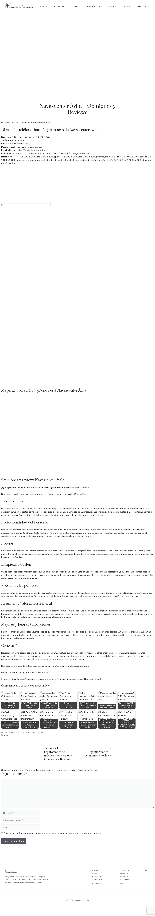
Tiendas (126, 6)
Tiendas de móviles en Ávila (33, 732)
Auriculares (99, 873)
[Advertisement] (77, 30)
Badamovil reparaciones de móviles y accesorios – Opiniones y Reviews (58, 753)
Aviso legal (125, 880)
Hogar (43, 6)
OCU (121, 883)
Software (112, 6)
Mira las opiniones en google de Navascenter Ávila (26, 672)
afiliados (124, 873)
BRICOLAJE (124, 877)
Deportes (59, 6)
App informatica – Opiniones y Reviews (98, 754)
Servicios (143, 6)
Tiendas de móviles (12, 732)
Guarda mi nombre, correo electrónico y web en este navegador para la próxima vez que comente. (52, 833)
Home (96, 870)
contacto (124, 870)
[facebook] (145, 870)
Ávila (6, 735)
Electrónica (99, 877)
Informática (93, 6)
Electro (75, 6)
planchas (98, 883)
